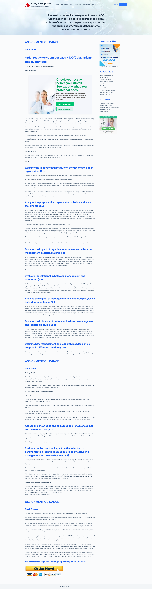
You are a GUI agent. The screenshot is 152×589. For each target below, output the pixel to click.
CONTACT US (86, 4)
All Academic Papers (106, 94)
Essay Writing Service (42, 4)
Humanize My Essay (64, 109)
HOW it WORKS (77, 4)
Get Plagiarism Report (65, 104)
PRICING (94, 4)
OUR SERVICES (64, 4)
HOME (57, 4)
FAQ (71, 4)
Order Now (123, 4)
